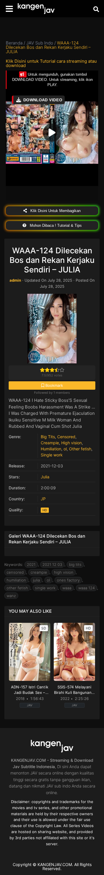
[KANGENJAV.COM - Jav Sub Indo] (36, 9)
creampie (39, 572)
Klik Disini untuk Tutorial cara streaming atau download (51, 63)
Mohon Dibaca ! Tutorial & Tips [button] (55, 225)
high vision (63, 572)
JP (43, 498)
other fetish (17, 588)
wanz (11, 595)
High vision (71, 442)
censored (15, 572)
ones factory (68, 580)
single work (45, 588)
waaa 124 (86, 588)
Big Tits (48, 436)
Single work (52, 454)
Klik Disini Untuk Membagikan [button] (55, 211)
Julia (45, 476)
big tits (75, 564)
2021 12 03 (52, 564)
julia (36, 580)
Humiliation (51, 448)
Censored (66, 436)
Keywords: (13, 564)
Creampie (50, 442)
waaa (66, 588)
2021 (31, 564)
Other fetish (80, 448)
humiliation (16, 580)
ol (65, 448)
